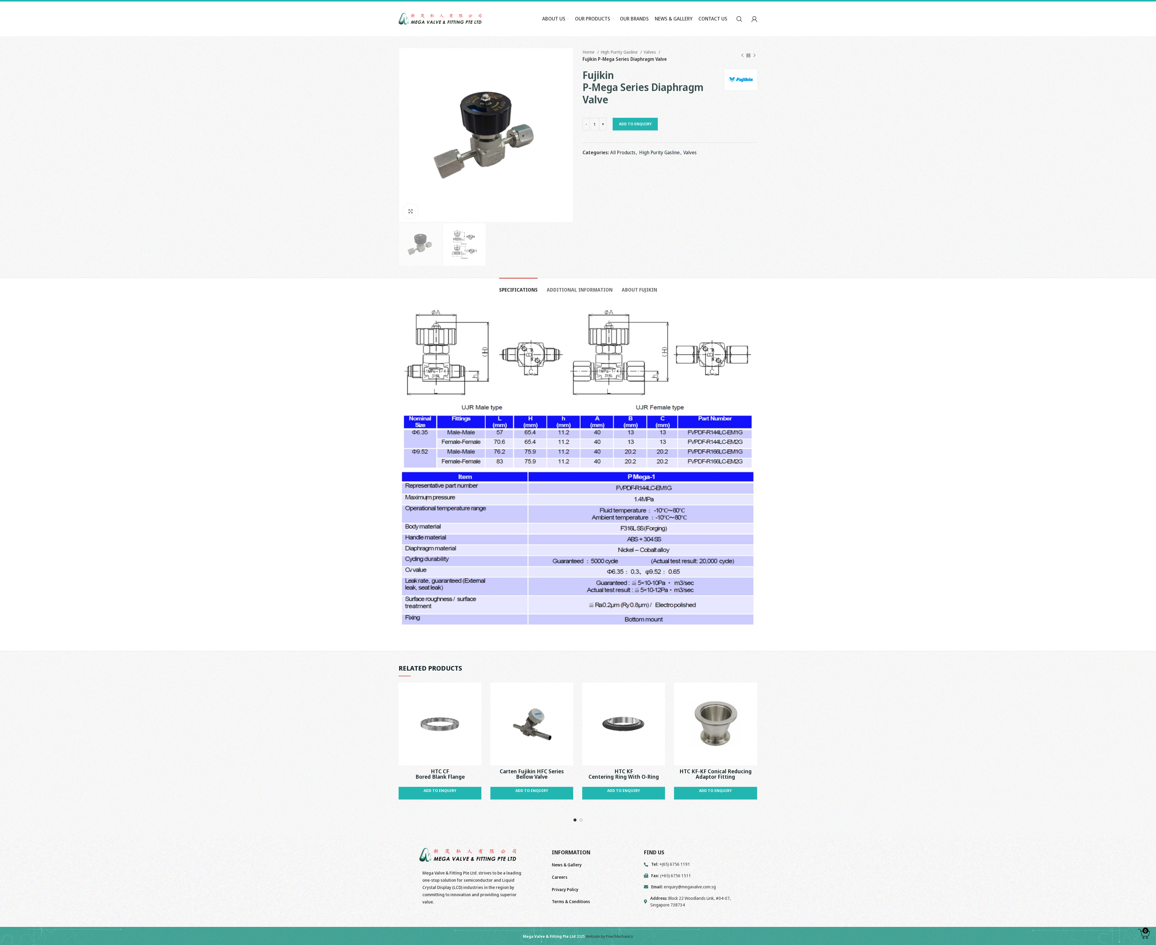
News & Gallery (567, 865)
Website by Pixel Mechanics (609, 936)
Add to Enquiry (635, 124)
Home (589, 52)
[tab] (518, 287)
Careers (559, 877)
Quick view (476, 692)
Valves (650, 52)
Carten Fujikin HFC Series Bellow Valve (532, 774)
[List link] (700, 887)
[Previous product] (742, 55)
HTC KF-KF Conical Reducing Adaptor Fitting (715, 774)
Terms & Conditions (571, 901)
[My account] (754, 19)
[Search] (739, 19)
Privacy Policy (565, 889)
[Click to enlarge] (410, 211)
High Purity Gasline (620, 52)
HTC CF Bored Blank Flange (440, 774)
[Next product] (754, 55)
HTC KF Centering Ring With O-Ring (624, 774)
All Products (622, 152)
